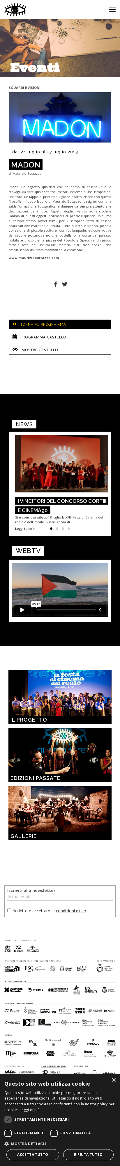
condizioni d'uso (71, 910)
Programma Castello (42, 337)
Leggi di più (30, 1109)
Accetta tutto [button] (32, 1154)
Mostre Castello (39, 349)
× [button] (113, 1080)
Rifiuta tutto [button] (88, 1154)
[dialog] (60, 1120)
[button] (60, 1143)
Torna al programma (42, 324)
